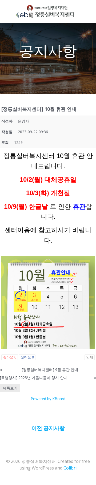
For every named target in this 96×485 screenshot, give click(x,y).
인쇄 (89, 357)
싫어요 (27, 357)
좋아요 (9, 357)
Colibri (70, 468)
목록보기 (10, 388)
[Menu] (80, 11)
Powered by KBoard (48, 398)
